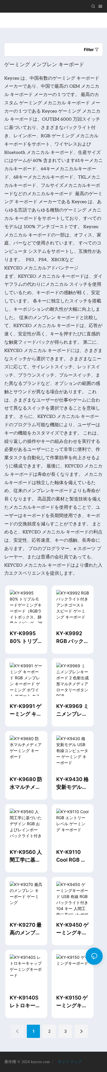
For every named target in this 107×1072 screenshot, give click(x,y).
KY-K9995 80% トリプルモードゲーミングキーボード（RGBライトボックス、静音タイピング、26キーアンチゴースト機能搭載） (26, 637)
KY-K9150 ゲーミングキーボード (72, 1002)
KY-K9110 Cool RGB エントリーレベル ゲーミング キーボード (72, 856)
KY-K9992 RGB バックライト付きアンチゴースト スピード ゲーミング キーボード (72, 637)
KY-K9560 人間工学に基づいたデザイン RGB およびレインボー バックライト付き (26, 856)
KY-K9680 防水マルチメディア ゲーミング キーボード (26, 783)
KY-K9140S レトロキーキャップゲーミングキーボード (25, 1002)
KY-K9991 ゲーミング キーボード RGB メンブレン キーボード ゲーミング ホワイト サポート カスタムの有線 (26, 710)
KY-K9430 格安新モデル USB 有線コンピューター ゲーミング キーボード (72, 783)
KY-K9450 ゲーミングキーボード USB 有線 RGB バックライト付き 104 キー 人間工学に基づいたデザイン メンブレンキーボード (72, 929)
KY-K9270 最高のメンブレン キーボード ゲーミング (26, 929)
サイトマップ (69, 1062)
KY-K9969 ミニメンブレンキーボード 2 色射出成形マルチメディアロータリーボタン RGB (72, 710)
